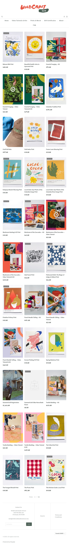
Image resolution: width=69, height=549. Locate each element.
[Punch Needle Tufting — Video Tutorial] (56, 300)
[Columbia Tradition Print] (56, 89)
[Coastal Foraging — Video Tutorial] (13, 89)
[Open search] (2, 16)
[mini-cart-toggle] (67, 16)
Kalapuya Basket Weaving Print (12, 190)
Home (7, 20)
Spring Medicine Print (52, 360)
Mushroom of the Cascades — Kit (34, 232)
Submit (29, 524)
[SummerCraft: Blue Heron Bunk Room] (34, 385)
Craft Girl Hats (7, 149)
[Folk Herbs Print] (34, 132)
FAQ (34, 25)
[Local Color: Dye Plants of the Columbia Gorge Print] (34, 172)
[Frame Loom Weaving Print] (56, 132)
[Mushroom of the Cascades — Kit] (34, 215)
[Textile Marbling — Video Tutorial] (13, 427)
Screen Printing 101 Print (31, 360)
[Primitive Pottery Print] (13, 300)
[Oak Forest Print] (34, 257)
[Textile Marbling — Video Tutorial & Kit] (34, 427)
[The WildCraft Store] (34, 8)
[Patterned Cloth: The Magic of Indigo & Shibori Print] (56, 257)
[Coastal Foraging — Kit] (56, 47)
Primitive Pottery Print (9, 317)
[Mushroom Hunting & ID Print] (13, 215)
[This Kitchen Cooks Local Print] (56, 470)
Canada (59, 533)
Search (42, 516)
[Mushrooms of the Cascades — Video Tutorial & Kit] (13, 257)
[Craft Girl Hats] (13, 132)
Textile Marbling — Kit (52, 402)
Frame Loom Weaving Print (54, 149)
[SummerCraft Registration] (13, 385)
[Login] (64, 16)
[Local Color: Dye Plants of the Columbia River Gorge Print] (56, 172)
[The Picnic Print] (34, 470)
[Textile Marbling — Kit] (56, 385)
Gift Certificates (50, 20)
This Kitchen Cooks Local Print (55, 487)
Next (39, 497)
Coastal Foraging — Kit (53, 64)
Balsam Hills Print (8, 64)
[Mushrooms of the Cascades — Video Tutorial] (56, 215)
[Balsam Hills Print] (13, 47)
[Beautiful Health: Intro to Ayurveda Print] (34, 47)
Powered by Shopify (9, 542)
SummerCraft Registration (11, 402)
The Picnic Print (29, 487)
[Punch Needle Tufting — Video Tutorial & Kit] (13, 342)
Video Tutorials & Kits (19, 20)
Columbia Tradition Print (53, 107)
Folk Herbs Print (29, 149)
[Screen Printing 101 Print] (34, 342)
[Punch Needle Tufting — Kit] (34, 300)
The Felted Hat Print (52, 445)
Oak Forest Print (29, 275)
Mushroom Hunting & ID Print (11, 232)
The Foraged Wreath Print (10, 487)
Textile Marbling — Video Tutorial (13, 445)
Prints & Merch (36, 20)
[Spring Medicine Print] (56, 342)
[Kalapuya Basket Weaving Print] (13, 172)
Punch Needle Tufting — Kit (32, 317)
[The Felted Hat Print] (56, 427)
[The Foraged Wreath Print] (13, 470)
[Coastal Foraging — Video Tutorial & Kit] (34, 89)
